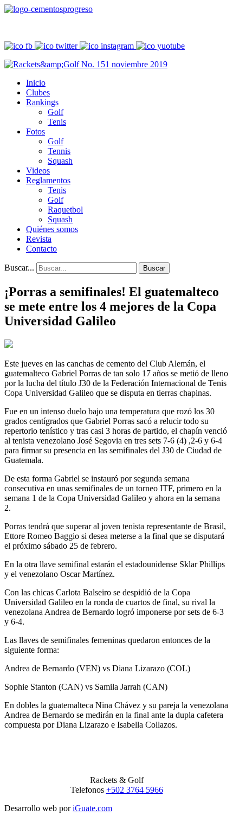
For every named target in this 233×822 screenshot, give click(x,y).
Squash (60, 160)
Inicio (36, 82)
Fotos (35, 131)
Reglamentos (48, 180)
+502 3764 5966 (134, 789)
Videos (38, 170)
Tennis (59, 151)
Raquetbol (65, 209)
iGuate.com (92, 808)
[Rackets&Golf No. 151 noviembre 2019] (85, 64)
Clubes (38, 92)
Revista (38, 238)
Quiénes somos (52, 229)
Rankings (42, 102)
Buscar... (19, 267)
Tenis (57, 121)
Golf (55, 112)
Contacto (41, 248)
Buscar (154, 268)
